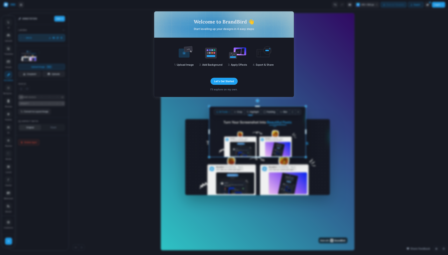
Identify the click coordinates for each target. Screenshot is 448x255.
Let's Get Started (224, 81)
